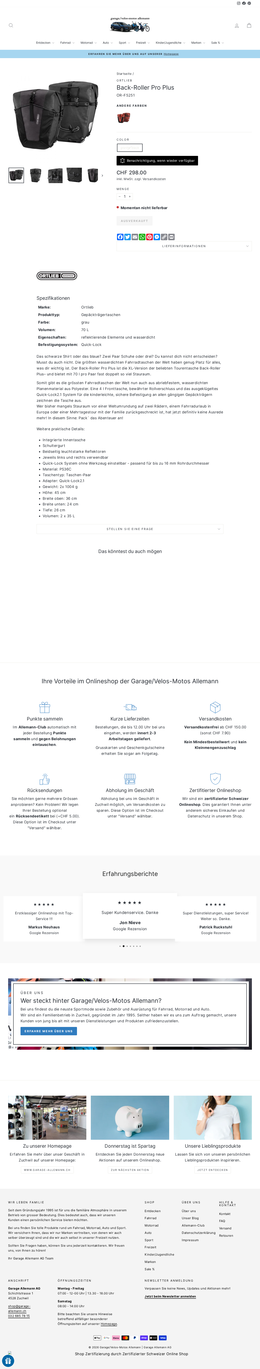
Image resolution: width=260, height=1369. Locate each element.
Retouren (226, 1236)
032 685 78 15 (19, 1316)
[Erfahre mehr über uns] (130, 1014)
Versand (225, 1228)
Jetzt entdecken (212, 1169)
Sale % (216, 42)
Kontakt (225, 1214)
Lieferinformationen (184, 246)
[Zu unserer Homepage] (47, 1118)
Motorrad (87, 42)
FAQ (222, 1221)
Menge (123, 189)
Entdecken (43, 42)
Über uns (189, 1211)
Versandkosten (154, 179)
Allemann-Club (193, 1225)
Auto (106, 42)
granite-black (129, 147)
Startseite (124, 74)
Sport (123, 42)
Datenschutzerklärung (199, 1233)
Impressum (190, 1240)
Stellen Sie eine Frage (130, 529)
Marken (196, 42)
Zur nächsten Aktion (130, 1169)
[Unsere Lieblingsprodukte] (213, 1118)
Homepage (109, 1324)
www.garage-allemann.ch (47, 1169)
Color (123, 139)
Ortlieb (124, 80)
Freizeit (141, 42)
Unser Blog (190, 1218)
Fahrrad (66, 42)
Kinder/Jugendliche (169, 42)
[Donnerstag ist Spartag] (130, 1118)
